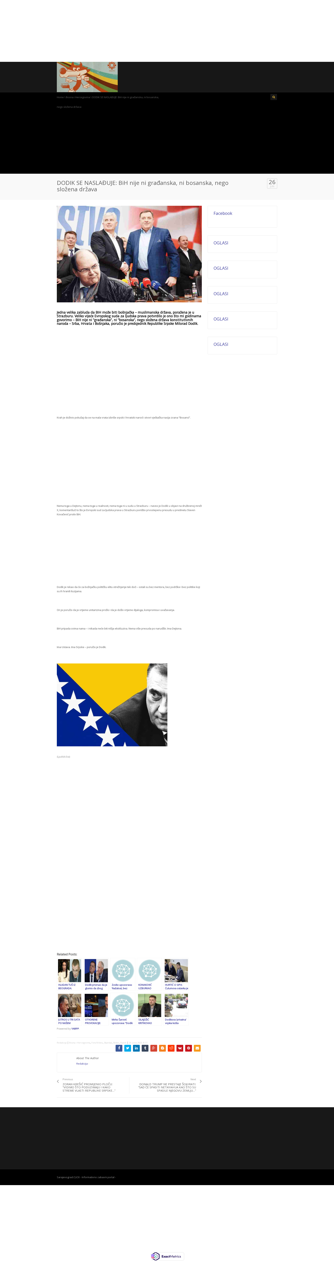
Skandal (108, 1042)
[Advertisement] (167, 31)
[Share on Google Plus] (153, 1048)
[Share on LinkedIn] (136, 1048)
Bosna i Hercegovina (78, 97)
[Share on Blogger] (162, 1048)
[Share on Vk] (179, 1048)
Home (60, 97)
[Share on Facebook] (119, 1048)
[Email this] (197, 1048)
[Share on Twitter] (127, 1048)
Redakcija (62, 1042)
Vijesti (123, 1042)
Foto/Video (97, 1042)
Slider (116, 1042)
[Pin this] (188, 1048)
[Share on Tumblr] (145, 1048)
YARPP (75, 1028)
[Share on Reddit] (171, 1048)
